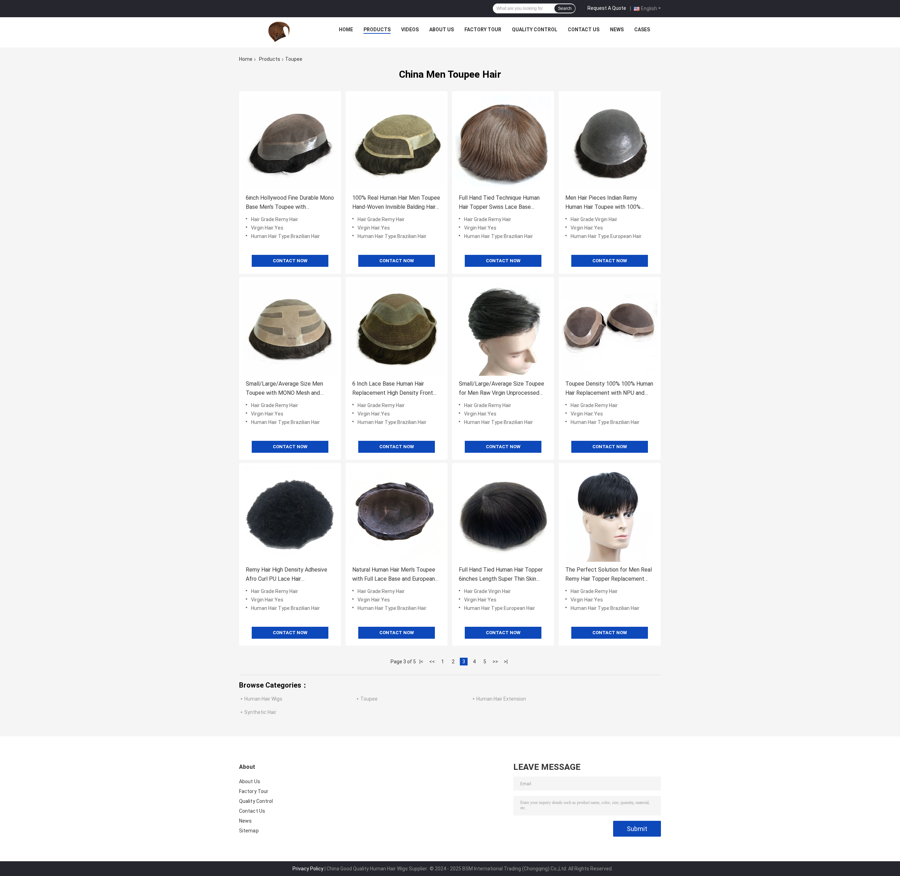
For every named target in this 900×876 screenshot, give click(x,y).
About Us (441, 29)
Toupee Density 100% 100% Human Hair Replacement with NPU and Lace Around (609, 389)
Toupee (369, 699)
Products (377, 29)
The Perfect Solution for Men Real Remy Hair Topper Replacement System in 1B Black (608, 575)
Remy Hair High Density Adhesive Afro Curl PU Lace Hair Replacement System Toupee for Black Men (287, 575)
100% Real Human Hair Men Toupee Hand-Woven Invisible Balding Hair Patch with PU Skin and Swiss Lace (396, 203)
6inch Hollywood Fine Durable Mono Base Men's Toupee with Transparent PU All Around (290, 203)
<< (432, 661)
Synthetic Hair (260, 712)
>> (495, 661)
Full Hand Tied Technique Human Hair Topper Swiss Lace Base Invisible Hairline (499, 203)
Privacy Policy (307, 868)
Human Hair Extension (501, 699)
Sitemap (249, 830)
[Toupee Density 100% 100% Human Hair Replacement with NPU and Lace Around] (609, 328)
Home (346, 29)
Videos (410, 29)
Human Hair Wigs (263, 699)
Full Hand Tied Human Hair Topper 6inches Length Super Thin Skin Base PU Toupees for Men (501, 575)
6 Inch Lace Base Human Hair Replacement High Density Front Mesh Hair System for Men (392, 389)
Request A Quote (606, 8)
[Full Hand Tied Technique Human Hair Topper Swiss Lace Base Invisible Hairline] (503, 142)
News (617, 29)
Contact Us (583, 29)
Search (565, 8)
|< (421, 661)
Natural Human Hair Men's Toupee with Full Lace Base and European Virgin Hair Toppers (393, 575)
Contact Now (290, 260)
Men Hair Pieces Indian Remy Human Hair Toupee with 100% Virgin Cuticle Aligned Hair (603, 203)
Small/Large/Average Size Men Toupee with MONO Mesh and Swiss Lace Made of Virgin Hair (284, 389)
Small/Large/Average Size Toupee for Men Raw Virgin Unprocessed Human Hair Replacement (501, 389)
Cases (642, 29)
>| (506, 661)
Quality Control (534, 29)
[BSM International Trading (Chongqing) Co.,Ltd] (278, 31)
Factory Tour (482, 29)
